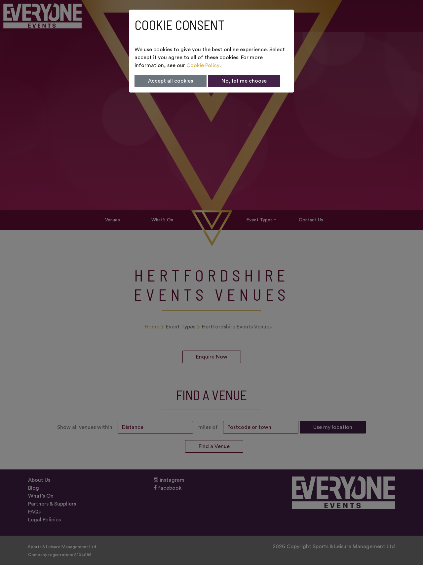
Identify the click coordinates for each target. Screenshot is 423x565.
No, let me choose (244, 81)
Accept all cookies (170, 81)
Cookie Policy (202, 65)
